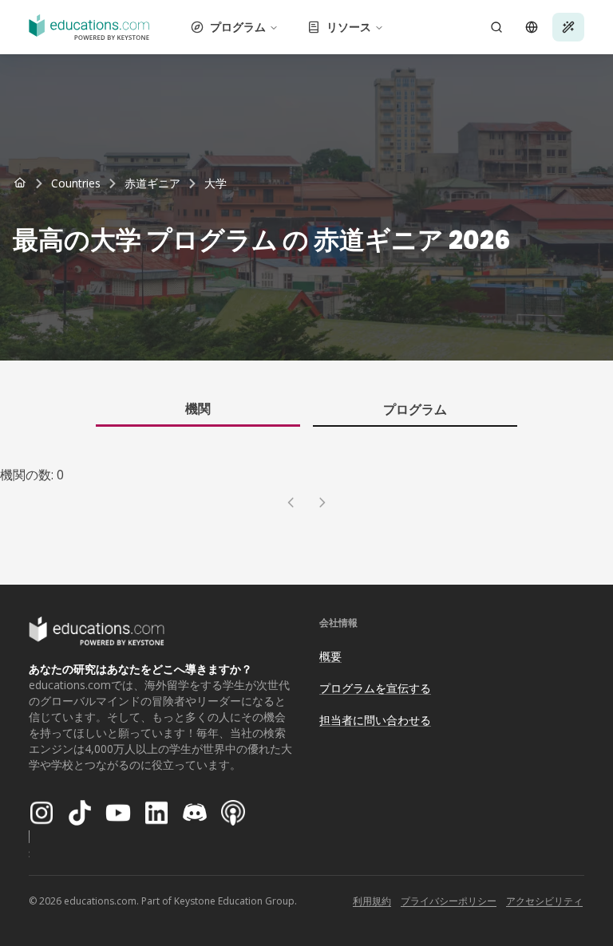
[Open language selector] (531, 27)
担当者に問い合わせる (375, 719)
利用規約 (372, 901)
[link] (215, 183)
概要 (330, 656)
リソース (348, 26)
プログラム (238, 26)
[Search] (496, 27)
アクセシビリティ (544, 901)
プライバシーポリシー (448, 901)
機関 (198, 408)
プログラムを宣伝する (375, 688)
